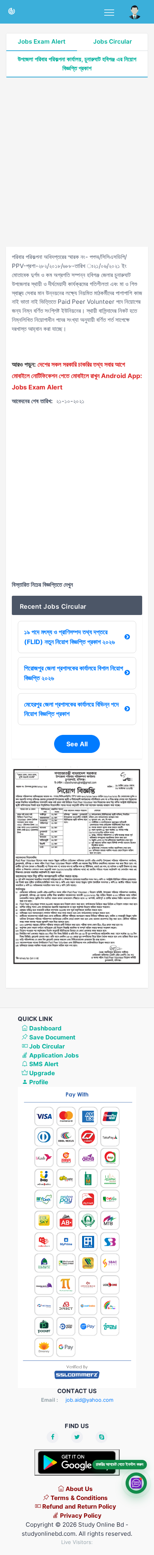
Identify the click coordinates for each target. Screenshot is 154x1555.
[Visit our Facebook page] (52, 1437)
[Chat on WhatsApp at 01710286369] (136, 1483)
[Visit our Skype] (101, 1437)
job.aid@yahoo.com (89, 1400)
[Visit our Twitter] (77, 1437)
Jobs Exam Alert (42, 41)
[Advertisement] (77, 162)
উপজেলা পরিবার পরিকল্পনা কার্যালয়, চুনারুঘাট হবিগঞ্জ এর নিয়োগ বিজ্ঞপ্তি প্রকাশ (77, 63)
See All (77, 744)
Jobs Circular (112, 41)
